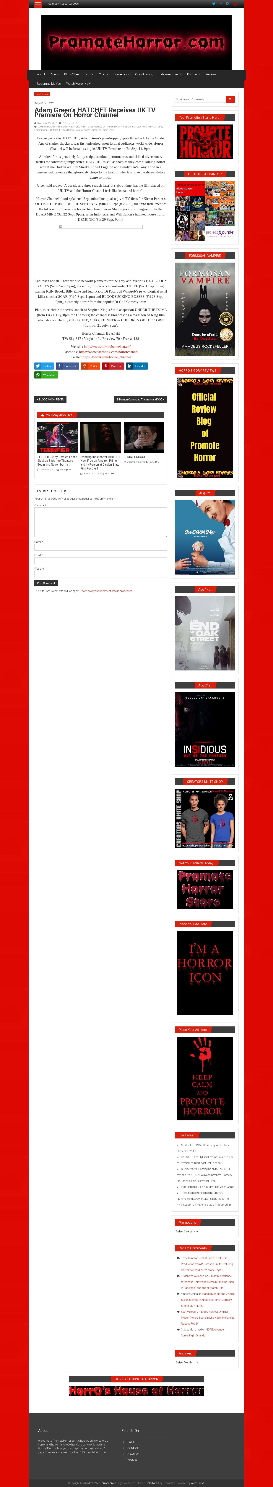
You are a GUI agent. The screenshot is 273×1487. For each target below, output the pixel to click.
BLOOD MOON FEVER (51, 399)
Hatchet (152, 126)
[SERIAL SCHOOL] (144, 437)
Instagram (133, 1453)
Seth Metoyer (188, 1311)
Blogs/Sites (71, 74)
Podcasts (193, 74)
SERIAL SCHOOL (135, 457)
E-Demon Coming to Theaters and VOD (139, 399)
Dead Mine (142, 126)
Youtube (132, 1459)
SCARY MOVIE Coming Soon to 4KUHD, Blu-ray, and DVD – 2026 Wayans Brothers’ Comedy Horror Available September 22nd (204, 1174)
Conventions (121, 74)
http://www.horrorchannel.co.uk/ (107, 347)
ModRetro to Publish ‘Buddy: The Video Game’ (207, 1186)
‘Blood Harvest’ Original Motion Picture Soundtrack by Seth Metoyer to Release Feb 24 (208, 1317)
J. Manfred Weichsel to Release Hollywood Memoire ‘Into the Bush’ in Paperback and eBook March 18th (207, 1281)
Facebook (133, 1447)
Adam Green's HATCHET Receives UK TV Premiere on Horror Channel (102, 126)
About (41, 74)
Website (39, 568)
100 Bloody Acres (46, 126)
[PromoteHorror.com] (136, 42)
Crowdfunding (144, 74)
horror (159, 126)
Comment (41, 505)
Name (38, 541)
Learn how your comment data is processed (106, 591)
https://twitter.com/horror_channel (107, 357)
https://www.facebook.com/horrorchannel (108, 352)
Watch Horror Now (78, 83)
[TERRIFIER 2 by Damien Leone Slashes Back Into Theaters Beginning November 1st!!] (57, 437)
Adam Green (62, 126)
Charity (103, 74)
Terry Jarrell (188, 1258)
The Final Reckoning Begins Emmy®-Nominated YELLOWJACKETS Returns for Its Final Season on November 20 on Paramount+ (204, 1198)
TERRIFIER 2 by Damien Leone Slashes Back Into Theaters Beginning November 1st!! (57, 461)
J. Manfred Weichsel (192, 1275)
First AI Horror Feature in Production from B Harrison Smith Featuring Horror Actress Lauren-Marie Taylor (207, 1264)
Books (89, 74)
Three (111, 130)
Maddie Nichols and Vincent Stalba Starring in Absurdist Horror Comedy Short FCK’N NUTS (208, 1299)
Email (38, 555)
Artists (55, 74)
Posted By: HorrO (45, 123)
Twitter (131, 1441)
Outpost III (55, 130)
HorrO (63, 469)
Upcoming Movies (49, 83)
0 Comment (68, 123)
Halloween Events (170, 74)
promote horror (82, 130)
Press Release (42, 94)
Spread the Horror (99, 130)
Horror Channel (41, 130)
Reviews (210, 74)
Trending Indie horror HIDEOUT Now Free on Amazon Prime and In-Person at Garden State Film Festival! (100, 462)
